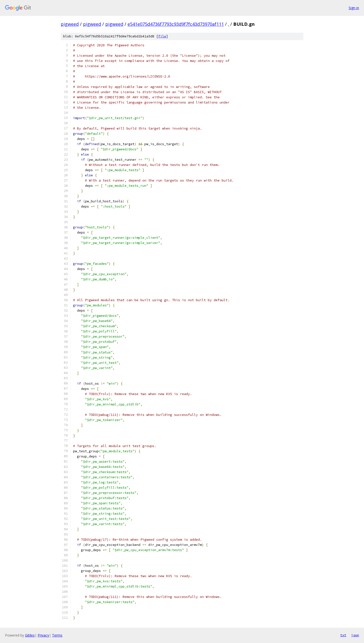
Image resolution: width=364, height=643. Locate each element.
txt (343, 635)
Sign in (354, 7)
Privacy (43, 635)
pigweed (70, 24)
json (355, 635)
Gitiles (30, 635)
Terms (57, 635)
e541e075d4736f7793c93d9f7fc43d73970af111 (176, 24)
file (162, 36)
